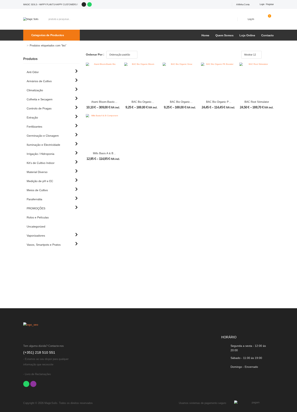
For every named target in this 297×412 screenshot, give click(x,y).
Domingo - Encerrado (244, 366)
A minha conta (243, 4)
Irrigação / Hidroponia (40, 153)
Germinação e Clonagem (43, 135)
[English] (225, 4)
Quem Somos (224, 35)
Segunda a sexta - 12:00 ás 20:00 (248, 348)
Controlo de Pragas (39, 108)
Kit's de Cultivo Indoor (41, 163)
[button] (267, 54)
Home (205, 35)
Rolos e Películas (38, 217)
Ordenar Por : (95, 54)
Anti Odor (33, 72)
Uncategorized (36, 226)
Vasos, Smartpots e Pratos (44, 244)
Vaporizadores (36, 235)
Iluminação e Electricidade (43, 144)
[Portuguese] (217, 4)
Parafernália (34, 199)
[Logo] (30, 19)
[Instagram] (84, 4)
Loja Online (247, 35)
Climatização (35, 90)
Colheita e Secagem (40, 99)
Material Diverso (37, 172)
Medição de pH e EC (40, 181)
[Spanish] (221, 4)
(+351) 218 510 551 (39, 352)
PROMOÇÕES (36, 208)
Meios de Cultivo (37, 190)
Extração (32, 117)
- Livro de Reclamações (37, 374)
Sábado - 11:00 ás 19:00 (246, 358)
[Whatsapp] (89, 4)
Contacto (267, 35)
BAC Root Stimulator (256, 101)
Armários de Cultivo (39, 81)
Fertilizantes (34, 126)
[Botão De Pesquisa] (228, 19)
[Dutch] (230, 4)
